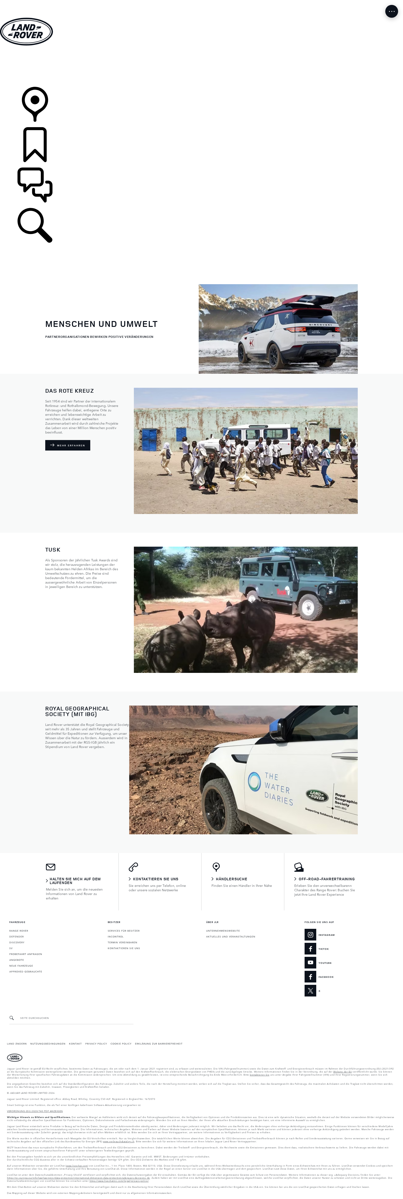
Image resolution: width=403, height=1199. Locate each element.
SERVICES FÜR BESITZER (124, 930)
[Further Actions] (391, 11)
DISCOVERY (16, 942)
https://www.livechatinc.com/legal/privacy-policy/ (119, 1180)
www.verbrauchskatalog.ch (118, 1141)
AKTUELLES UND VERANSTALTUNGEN (230, 936)
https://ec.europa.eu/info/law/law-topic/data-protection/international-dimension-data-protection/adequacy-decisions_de (78, 1177)
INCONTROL (116, 936)
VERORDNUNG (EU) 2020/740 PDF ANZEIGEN (35, 1111)
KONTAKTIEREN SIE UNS (124, 948)
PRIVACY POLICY (96, 1043)
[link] (201, 66)
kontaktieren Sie (259, 1074)
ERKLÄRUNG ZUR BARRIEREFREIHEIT (159, 1043)
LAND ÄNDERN (17, 1043)
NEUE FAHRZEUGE (21, 965)
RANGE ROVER (18, 930)
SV (11, 948)
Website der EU (342, 1071)
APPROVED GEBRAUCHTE (25, 971)
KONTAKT (75, 1043)
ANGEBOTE (16, 959)
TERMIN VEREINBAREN (122, 942)
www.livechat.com (76, 1165)
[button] (201, 2)
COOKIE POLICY (121, 1043)
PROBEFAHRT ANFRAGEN (25, 954)
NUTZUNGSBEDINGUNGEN (48, 1043)
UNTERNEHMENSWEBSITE (223, 930)
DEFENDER (16, 936)
